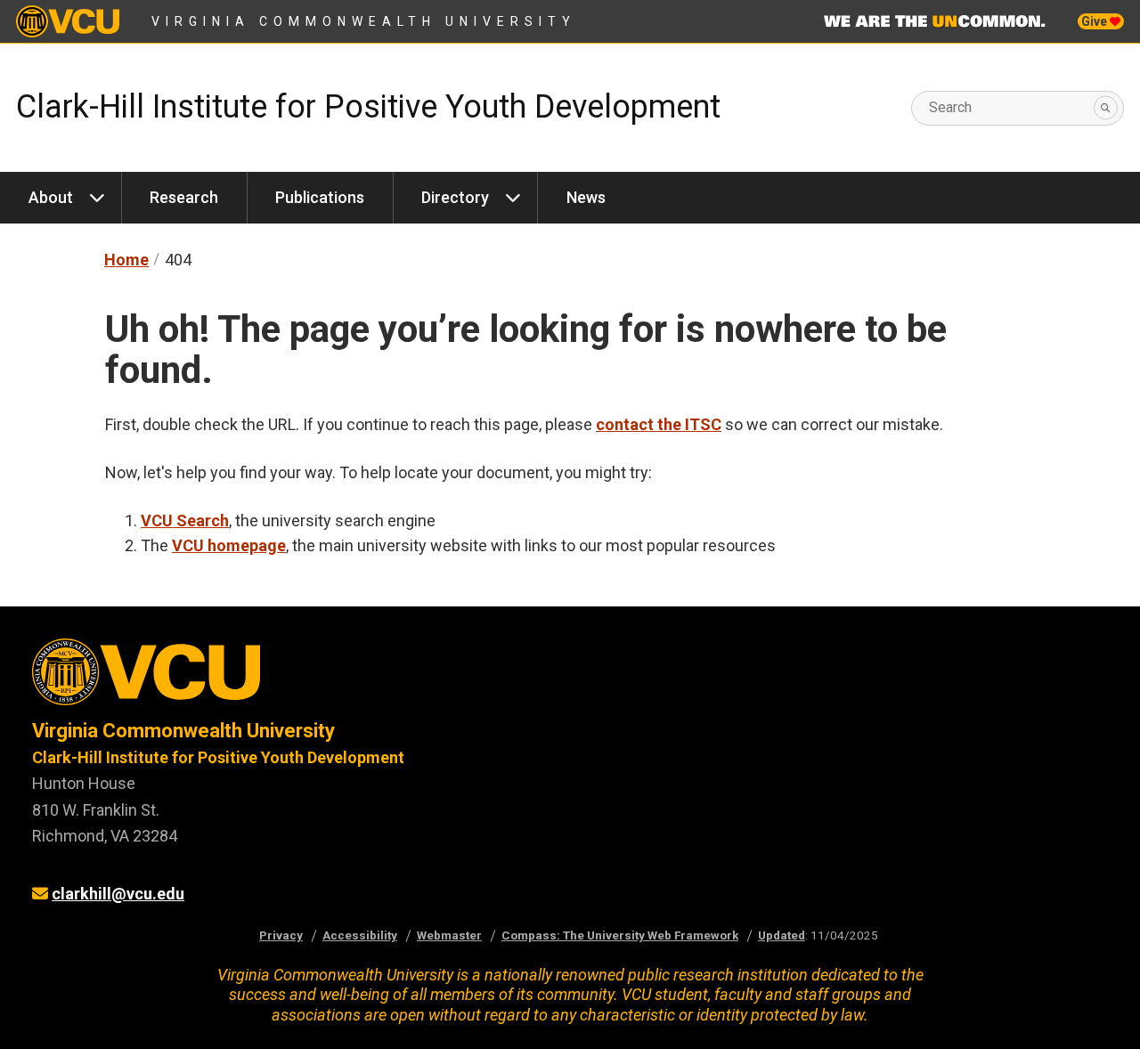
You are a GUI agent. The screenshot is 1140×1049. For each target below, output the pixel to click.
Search (950, 107)
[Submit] (1106, 108)
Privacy (281, 935)
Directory (455, 197)
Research (184, 197)
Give (1095, 21)
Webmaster (449, 935)
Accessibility (359, 935)
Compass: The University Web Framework (619, 935)
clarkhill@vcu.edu (118, 893)
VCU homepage (229, 545)
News (586, 197)
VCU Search (185, 520)
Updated (781, 935)
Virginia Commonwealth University (363, 21)
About (50, 197)
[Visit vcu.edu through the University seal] (285, 678)
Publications (319, 197)
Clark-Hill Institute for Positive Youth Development (368, 107)
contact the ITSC (658, 424)
